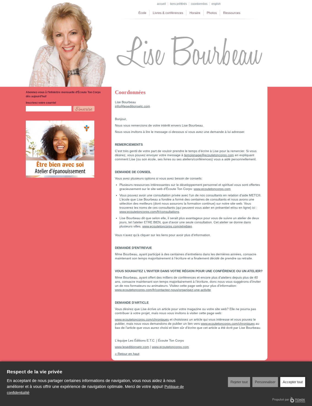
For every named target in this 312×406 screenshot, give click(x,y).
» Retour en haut (127, 354)
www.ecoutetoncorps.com (212, 189)
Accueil (161, 3)
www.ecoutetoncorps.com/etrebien (167, 226)
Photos (212, 13)
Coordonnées (199, 3)
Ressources (231, 13)
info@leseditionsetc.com (132, 106)
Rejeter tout (239, 382)
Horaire (195, 13)
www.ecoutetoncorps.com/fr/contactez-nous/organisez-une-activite (163, 290)
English (216, 3)
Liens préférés (178, 3)
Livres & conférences (168, 13)
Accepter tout (293, 382)
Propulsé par (280, 399)
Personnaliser (265, 382)
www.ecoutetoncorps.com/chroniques (142, 319)
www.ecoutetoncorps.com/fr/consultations (149, 212)
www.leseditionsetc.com (132, 347)
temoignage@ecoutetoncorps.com (209, 155)
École (142, 13)
